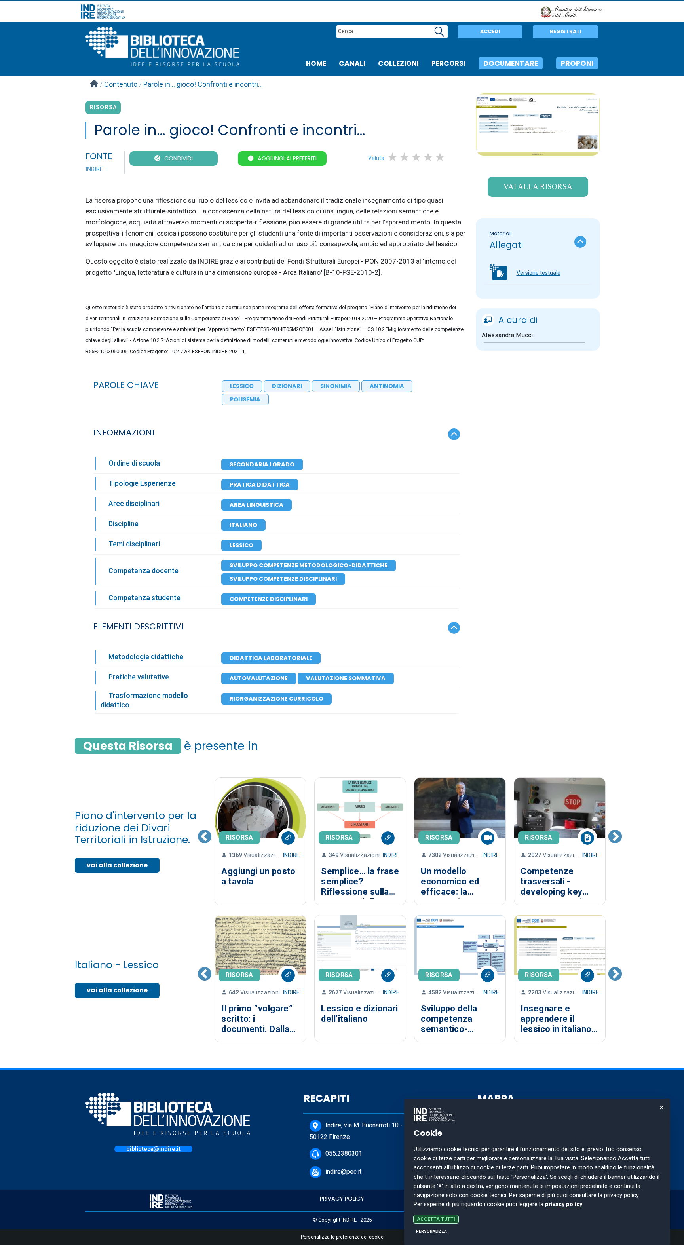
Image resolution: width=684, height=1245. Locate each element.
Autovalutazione (259, 678)
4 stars (429, 157)
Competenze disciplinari (269, 599)
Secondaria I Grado (262, 464)
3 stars (417, 157)
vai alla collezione (117, 865)
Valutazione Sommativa (346, 678)
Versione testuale (538, 273)
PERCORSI (448, 63)
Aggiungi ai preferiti (287, 158)
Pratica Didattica (260, 484)
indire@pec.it (343, 1172)
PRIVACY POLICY (342, 1199)
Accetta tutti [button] (436, 1219)
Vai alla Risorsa (538, 186)
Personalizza (431, 1231)
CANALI (352, 63)
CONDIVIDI (178, 158)
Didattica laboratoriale (271, 658)
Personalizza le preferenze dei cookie (342, 1237)
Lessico (241, 545)
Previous (205, 841)
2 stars (405, 157)
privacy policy (563, 1204)
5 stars (440, 157)
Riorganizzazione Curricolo (276, 699)
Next (615, 841)
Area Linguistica (256, 505)
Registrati (565, 31)
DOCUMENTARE (510, 63)
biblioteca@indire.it (153, 1149)
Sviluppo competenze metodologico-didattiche (309, 565)
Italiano (243, 525)
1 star (393, 157)
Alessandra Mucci (507, 335)
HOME (316, 63)
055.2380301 (343, 1154)
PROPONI (577, 63)
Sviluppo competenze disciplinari (283, 579)
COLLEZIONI (398, 63)
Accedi (490, 31)
